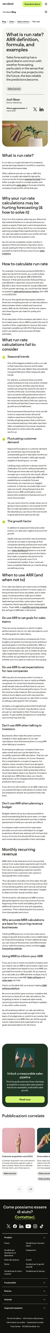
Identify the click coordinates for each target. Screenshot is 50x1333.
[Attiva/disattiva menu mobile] (46, 4)
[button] (22, 1237)
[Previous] (19, 1189)
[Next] (30, 1189)
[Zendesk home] (8, 4)
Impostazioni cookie (35, 1322)
